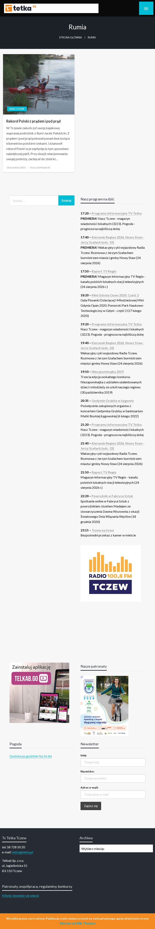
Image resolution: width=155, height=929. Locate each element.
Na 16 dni (45, 756)
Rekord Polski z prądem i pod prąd (33, 121)
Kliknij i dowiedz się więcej (20, 895)
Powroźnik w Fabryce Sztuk (112, 496)
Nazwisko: (87, 771)
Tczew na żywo (103, 530)
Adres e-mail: (89, 787)
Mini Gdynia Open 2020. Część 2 (115, 295)
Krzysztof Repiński (40, 167)
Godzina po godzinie (23, 756)
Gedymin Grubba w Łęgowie (113, 400)
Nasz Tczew (16, 108)
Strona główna (70, 37)
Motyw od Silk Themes (77, 923)
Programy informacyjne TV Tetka (117, 213)
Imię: (84, 755)
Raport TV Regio (104, 271)
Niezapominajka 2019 (108, 371)
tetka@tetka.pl (22, 852)
